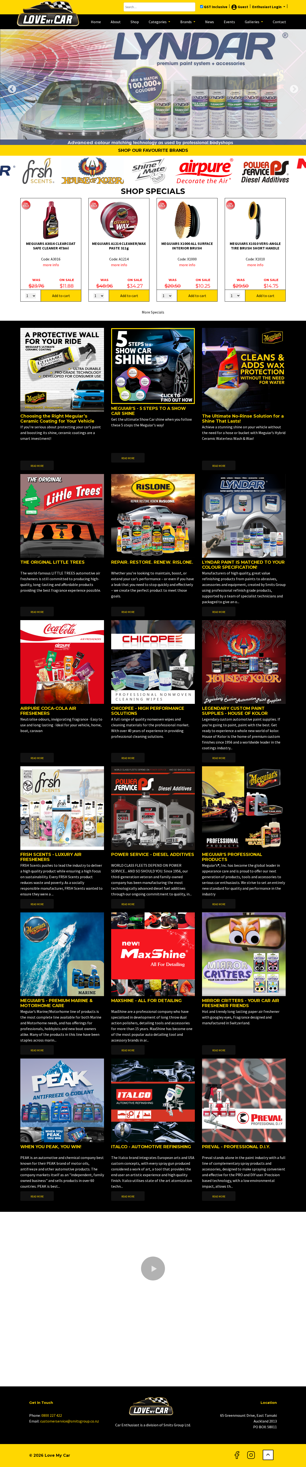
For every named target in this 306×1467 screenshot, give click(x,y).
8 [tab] (178, 139)
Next (291, 87)
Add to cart (61, 295)
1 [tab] (128, 139)
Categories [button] (158, 21)
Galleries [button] (252, 21)
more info (51, 264)
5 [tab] (156, 139)
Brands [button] (186, 21)
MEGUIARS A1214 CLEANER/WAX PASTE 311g (119, 245)
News (209, 21)
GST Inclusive (215, 6)
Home (96, 21)
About (116, 21)
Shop (135, 21)
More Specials (153, 312)
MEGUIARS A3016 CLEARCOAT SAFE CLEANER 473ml (51, 245)
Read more (37, 466)
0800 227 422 (51, 1415)
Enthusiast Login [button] (267, 6)
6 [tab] (163, 139)
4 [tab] (149, 139)
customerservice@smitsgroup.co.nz (69, 1421)
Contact (279, 21)
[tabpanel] (153, 87)
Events (229, 21)
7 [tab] (171, 139)
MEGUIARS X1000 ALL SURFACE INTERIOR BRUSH (187, 245)
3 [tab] (142, 139)
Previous (9, 87)
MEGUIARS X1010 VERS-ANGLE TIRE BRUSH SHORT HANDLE (255, 245)
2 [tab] (135, 139)
